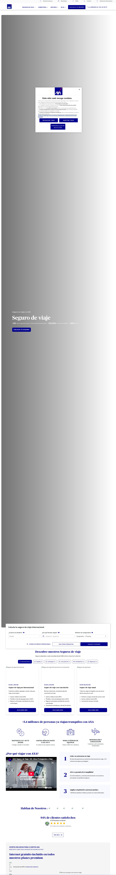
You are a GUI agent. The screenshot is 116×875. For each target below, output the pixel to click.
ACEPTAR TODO (68, 120)
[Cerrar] (79, 89)
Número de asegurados (83, 632)
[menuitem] (46, 1)
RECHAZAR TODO (49, 120)
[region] (58, 109)
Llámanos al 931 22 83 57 (98, 7)
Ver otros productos (66, 644)
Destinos (54, 7)
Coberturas (42, 7)
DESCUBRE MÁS (22, 710)
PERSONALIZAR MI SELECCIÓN (57, 126)
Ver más (57, 835)
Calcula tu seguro (76, 7)
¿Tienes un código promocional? (40, 644)
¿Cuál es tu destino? (15, 632)
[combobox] (9, 636)
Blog (63, 7)
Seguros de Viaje (28, 7)
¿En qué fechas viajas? (49, 632)
